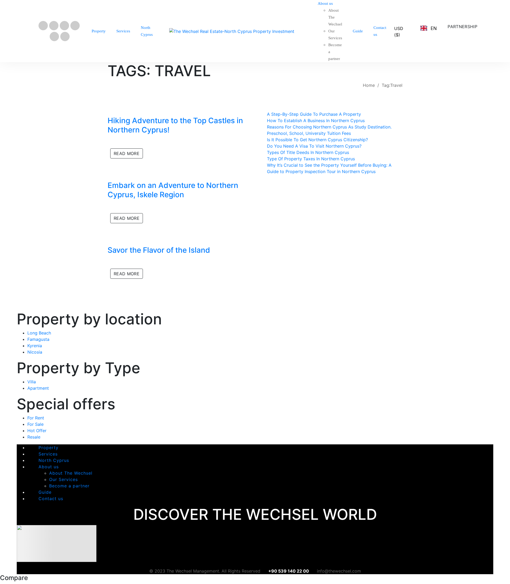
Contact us (51, 498)
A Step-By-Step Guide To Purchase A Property (314, 114)
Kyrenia (34, 345)
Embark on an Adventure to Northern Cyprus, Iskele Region (173, 190)
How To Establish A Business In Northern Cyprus (316, 120)
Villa (31, 381)
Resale (33, 437)
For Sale (35, 424)
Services (48, 454)
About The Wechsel (70, 473)
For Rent (35, 417)
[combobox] (428, 28)
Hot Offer (36, 430)
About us (49, 466)
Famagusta (38, 339)
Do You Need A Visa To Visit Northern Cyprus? (314, 146)
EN (434, 28)
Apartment (38, 388)
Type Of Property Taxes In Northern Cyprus (311, 158)
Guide (45, 492)
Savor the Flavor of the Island (159, 250)
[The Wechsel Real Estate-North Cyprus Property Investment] (231, 31)
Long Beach (39, 333)
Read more (126, 153)
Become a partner (69, 485)
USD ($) (398, 31)
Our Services (63, 479)
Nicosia (34, 352)
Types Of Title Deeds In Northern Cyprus (308, 152)
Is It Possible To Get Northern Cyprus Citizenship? (317, 139)
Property (48, 447)
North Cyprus (54, 460)
